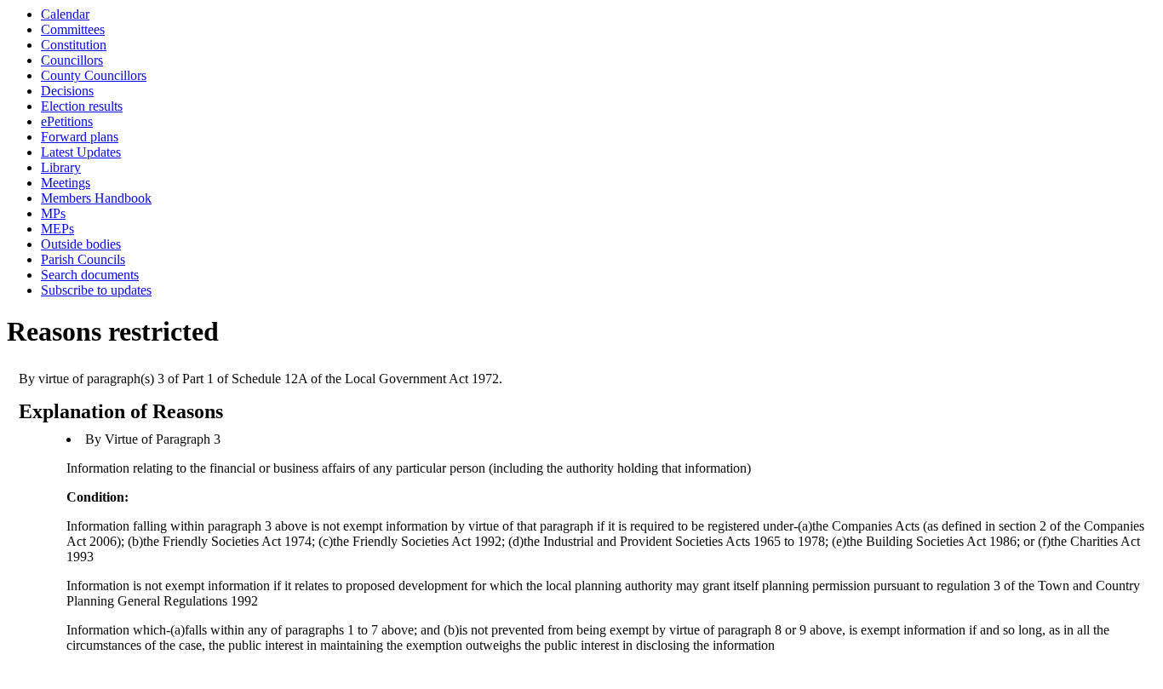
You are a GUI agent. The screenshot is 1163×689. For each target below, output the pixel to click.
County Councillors (93, 75)
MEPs (57, 228)
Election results (82, 106)
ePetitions (67, 121)
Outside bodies (81, 244)
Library (61, 167)
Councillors (72, 60)
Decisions (67, 90)
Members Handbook (96, 198)
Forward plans (79, 136)
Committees (73, 29)
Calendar (65, 14)
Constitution (73, 44)
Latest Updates (81, 152)
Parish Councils (83, 259)
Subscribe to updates (96, 290)
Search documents (90, 274)
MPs (53, 213)
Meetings (65, 182)
